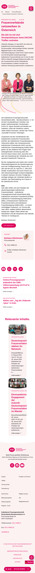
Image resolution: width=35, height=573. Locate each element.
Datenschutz (17, 558)
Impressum (17, 554)
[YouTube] (22, 465)
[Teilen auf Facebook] (3, 269)
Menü (9, 569)
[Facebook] (17, 465)
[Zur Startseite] (17, 6)
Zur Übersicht (9, 225)
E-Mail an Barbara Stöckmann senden (16, 251)
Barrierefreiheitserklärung (17, 551)
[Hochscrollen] (32, 570)
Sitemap (17, 562)
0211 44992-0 (16, 523)
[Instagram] (12, 465)
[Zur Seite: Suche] (28, 569)
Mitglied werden (19, 569)
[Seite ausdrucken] (21, 269)
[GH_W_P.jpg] (17, 82)
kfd (2, 12)
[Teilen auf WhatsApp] (9, 269)
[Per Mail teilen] (15, 269)
